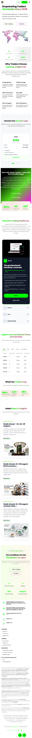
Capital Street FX (14, 726)
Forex (4, 349)
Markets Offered (7, 645)
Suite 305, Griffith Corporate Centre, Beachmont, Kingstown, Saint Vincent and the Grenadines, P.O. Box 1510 (15, 608)
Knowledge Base (7, 661)
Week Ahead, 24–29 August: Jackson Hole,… (15, 505)
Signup (16, 295)
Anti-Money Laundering (20, 720)
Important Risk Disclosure (18, 717)
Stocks (17, 349)
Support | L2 (9, 622)
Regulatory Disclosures (23, 715)
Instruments (6, 641)
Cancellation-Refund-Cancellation (16, 721)
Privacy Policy (15, 715)
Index (8, 349)
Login (18, 2)
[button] (24, 735)
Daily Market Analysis (8, 650)
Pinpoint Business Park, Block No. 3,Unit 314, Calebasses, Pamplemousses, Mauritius (16, 603)
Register (24, 2)
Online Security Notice (7, 715)
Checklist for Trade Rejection (9, 718)
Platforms (5, 643)
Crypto (12, 349)
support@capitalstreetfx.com (14, 613)
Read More (6, 438)
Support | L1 (9, 618)
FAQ (4, 659)
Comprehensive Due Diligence (21, 718)
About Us (5, 631)
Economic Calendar (7, 652)
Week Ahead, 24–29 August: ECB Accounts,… (15, 465)
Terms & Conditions (8, 717)
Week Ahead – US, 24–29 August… (14, 425)
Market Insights (6, 654)
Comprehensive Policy (10, 720)
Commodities (24, 349)
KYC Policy (25, 717)
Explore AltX (16, 300)
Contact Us (5, 633)
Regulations (5, 635)
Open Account (16, 157)
